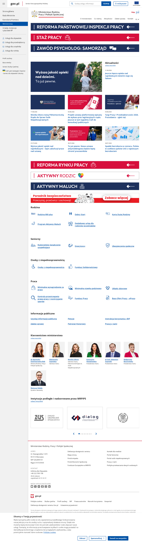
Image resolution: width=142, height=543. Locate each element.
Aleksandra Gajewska (53, 360)
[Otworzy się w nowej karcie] (32, 486)
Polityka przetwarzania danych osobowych (122, 465)
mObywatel (121, 4)
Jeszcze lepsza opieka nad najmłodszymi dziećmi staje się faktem (119, 76)
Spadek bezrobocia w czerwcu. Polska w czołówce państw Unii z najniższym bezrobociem (122, 148)
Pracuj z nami (112, 462)
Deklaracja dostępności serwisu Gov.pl (44, 505)
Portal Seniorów (112, 455)
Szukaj (106, 3)
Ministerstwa (8, 24)
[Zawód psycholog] (85, 48)
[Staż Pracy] (85, 37)
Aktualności (108, 19)
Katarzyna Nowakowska (91, 360)
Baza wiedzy (7, 63)
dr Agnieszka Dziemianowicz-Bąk (38, 360)
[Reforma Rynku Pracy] (85, 165)
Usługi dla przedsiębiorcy (15, 42)
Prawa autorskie (80, 501)
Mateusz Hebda (36, 388)
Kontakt (130, 19)
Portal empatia (73, 458)
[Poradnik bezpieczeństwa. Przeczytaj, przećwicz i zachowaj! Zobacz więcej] (85, 198)
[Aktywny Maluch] (85, 186)
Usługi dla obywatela (13, 38)
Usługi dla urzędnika (13, 46)
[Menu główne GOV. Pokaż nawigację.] (3, 3)
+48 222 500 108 (37, 473)
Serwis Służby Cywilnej (10, 67)
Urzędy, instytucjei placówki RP (10, 29)
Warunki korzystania (95, 501)
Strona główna (11, 11)
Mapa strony (72, 455)
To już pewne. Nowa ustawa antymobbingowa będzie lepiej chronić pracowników (81, 148)
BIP (71, 501)
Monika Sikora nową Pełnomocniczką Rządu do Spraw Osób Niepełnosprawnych (47, 117)
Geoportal (108, 501)
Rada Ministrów (9, 15)
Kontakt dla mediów (114, 451)
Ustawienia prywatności (69, 505)
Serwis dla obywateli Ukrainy (14, 72)
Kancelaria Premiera (11, 20)
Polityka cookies (36, 501)
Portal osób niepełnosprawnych (118, 458)
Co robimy (98, 19)
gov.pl (38, 496)
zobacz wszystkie (110, 65)
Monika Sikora (73, 359)
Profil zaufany (7, 58)
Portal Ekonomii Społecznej (77, 462)
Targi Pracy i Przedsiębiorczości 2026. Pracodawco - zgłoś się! (121, 116)
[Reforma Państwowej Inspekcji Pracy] (85, 27)
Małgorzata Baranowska (128, 360)
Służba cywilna (49, 501)
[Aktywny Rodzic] (85, 175)
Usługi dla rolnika (12, 51)
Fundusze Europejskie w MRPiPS (79, 465)
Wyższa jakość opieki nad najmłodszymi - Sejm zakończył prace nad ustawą (47, 148)
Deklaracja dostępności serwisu (79, 451)
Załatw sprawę (120, 19)
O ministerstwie (86, 19)
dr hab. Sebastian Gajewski (111, 360)
